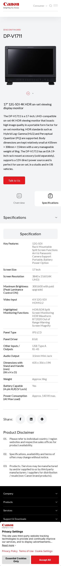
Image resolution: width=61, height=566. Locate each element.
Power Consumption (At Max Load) (15, 397)
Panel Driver (10, 339)
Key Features (10, 243)
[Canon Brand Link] (11, 5)
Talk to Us (14, 180)
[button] (28, 93)
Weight (7, 379)
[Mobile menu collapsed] (56, 5)
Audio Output (11, 355)
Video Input (10, 299)
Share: (8, 419)
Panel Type (9, 332)
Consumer (39, 5)
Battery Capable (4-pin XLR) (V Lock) (15, 387)
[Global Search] (50, 5)
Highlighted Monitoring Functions (16, 311)
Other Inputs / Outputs (11, 347)
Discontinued (12, 29)
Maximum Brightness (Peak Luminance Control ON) (15, 289)
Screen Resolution (13, 276)
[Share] (20, 419)
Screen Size (9, 269)
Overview (19, 202)
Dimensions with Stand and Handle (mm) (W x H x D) (13, 367)
